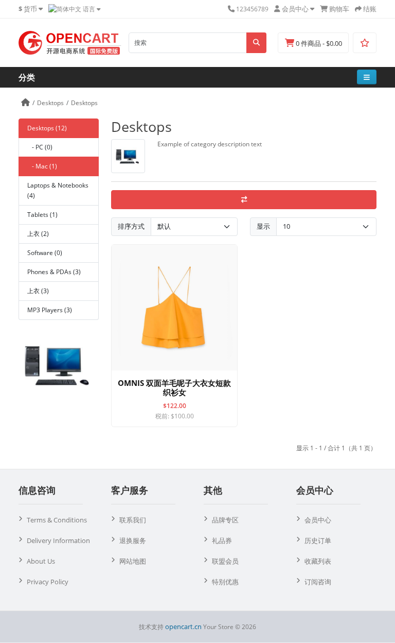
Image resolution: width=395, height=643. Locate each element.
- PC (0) (39, 147)
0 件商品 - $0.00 (318, 43)
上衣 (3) (38, 290)
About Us (41, 561)
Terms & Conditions (57, 519)
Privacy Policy (47, 581)
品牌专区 (225, 519)
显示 (263, 226)
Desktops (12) (47, 128)
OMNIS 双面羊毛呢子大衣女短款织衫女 (174, 387)
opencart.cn (183, 626)
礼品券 (222, 540)
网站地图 (132, 561)
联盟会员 (225, 561)
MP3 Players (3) (49, 310)
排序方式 (131, 226)
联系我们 (132, 519)
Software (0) (44, 252)
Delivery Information (58, 540)
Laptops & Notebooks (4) (57, 190)
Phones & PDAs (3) (54, 271)
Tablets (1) (42, 214)
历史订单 (317, 540)
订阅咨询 (317, 581)
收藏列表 (317, 561)
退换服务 (132, 540)
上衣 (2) (38, 233)
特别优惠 (225, 581)
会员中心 (317, 519)
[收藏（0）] (364, 42)
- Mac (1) (42, 166)
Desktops (50, 102)
